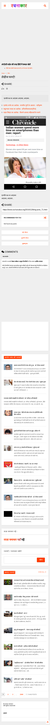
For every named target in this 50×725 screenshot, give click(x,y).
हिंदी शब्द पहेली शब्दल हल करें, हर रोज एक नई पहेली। (19, 68)
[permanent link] (7, 89)
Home (3, 73)
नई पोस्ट (25, 232)
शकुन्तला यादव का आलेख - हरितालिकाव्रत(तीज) (19, 109)
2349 (21, 694)
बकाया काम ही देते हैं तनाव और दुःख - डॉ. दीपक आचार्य (29, 365)
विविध (9, 73)
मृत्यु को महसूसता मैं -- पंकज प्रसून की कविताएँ (27, 630)
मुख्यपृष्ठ (25, 243)
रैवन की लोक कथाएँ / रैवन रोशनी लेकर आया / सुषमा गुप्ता (30, 382)
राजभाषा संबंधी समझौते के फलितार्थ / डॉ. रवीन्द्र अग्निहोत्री (20, 398)
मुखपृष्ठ (5, 713)
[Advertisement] (25, 35)
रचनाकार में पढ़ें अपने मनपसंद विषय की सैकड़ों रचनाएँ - (29, 580)
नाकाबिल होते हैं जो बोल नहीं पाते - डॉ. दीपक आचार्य (28, 497)
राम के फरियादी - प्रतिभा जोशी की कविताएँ (25, 646)
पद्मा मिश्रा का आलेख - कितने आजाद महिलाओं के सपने (21, 112)
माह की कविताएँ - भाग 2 (20, 613)
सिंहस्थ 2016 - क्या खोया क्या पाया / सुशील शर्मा (27, 480)
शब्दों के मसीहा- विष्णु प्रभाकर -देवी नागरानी (26, 597)
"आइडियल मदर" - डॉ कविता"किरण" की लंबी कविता (28, 663)
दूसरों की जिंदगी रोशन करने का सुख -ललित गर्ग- (27, 431)
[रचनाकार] (19, 6)
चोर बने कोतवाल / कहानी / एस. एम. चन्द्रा (26, 464)
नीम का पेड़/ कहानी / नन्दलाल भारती (24, 513)
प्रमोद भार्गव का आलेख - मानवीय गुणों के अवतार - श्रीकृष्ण (22, 105)
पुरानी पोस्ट (25, 238)
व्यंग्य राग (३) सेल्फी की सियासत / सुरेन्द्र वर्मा (26, 447)
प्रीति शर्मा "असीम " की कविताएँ (22, 679)
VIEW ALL (41, 572)
